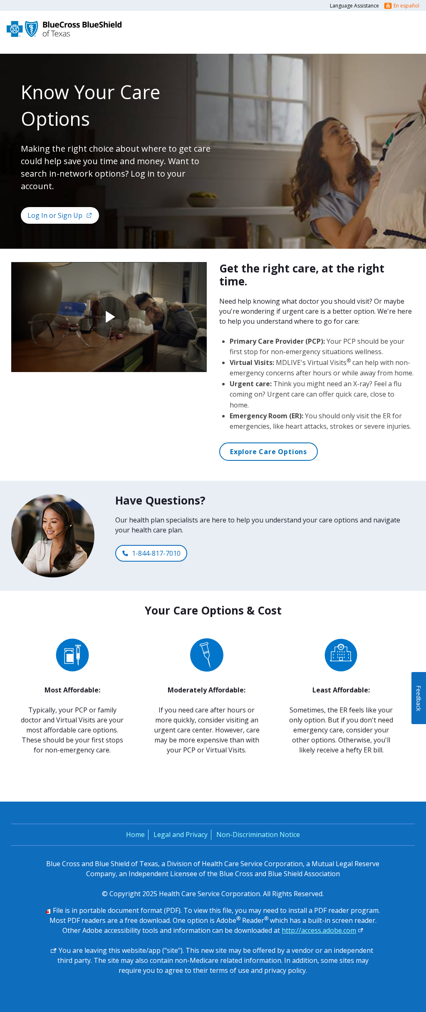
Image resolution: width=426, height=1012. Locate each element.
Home (135, 834)
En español (406, 5)
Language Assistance (354, 5)
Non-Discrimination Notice (258, 834)
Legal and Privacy (181, 834)
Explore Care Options (268, 451)
